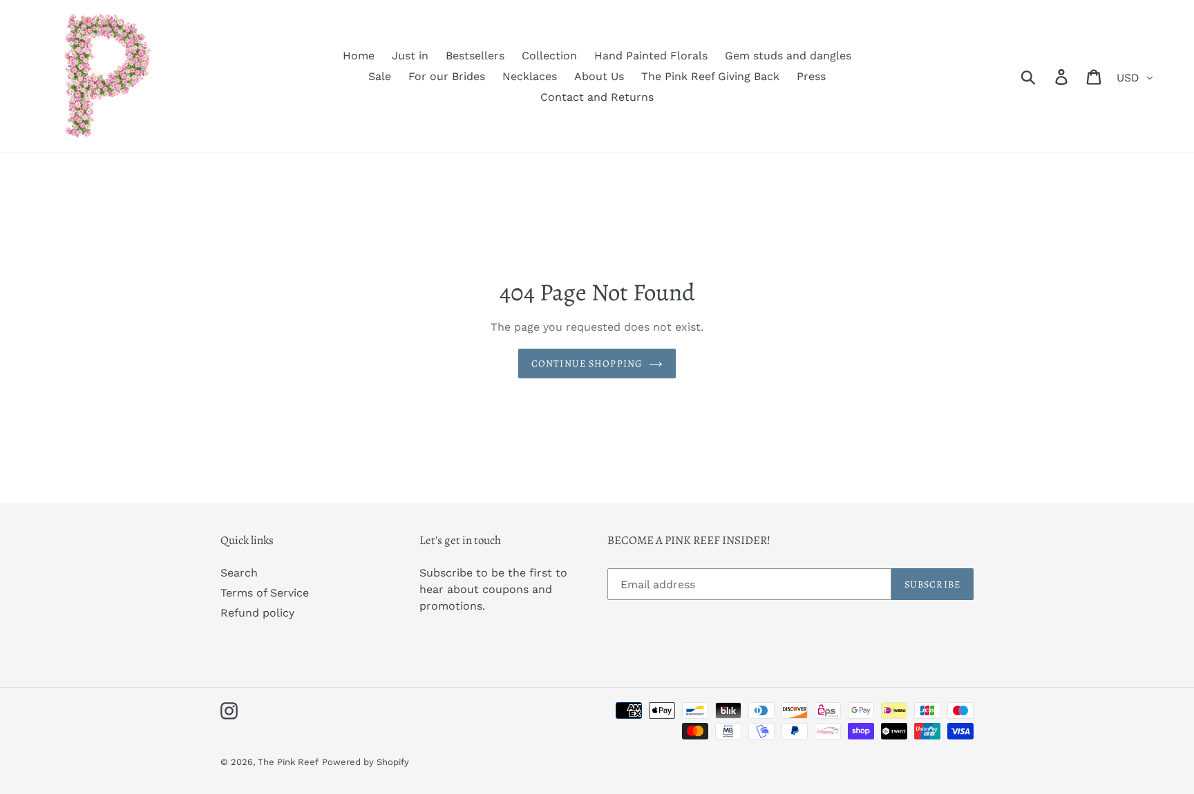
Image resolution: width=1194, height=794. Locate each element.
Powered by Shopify (365, 762)
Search (239, 572)
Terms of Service (264, 592)
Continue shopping (586, 363)
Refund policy (257, 612)
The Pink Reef (288, 762)
